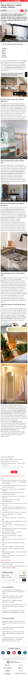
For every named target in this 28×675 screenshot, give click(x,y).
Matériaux (4, 53)
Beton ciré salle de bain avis (9, 463)
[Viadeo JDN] (20, 671)
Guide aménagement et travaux (14, 3)
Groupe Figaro (12, 659)
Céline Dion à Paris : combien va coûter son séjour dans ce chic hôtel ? (12, 601)
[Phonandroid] (20, 673)
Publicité (17, 657)
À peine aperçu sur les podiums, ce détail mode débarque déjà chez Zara (13, 628)
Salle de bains (6, 560)
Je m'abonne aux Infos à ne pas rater (14, 44)
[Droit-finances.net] (20, 668)
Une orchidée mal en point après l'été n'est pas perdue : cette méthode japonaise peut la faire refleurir (13, 633)
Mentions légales (6, 659)
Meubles (4, 51)
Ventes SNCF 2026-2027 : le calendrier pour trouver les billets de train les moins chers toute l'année (13, 591)
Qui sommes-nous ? (7, 657)
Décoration (4, 56)
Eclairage (4, 55)
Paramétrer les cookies (16, 658)
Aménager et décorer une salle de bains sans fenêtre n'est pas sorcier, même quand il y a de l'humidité (14, 508)
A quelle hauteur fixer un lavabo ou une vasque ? (14, 512)
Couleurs (4, 50)
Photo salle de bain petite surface (10, 467)
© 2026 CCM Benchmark (20, 659)
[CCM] (7, 665)
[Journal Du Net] (20, 665)
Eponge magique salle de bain (9, 470)
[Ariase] (7, 673)
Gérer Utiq (23, 658)
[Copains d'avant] (7, 671)
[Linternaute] (7, 668)
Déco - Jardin (6, 575)
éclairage (3, 277)
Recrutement (22, 657)
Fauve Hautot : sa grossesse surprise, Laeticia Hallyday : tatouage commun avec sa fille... (13, 596)
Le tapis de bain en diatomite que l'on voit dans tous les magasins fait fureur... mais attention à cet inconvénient (14, 482)
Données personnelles (7, 658)
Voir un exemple (22, 575)
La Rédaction (4, 10)
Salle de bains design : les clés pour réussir (13, 546)
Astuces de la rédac (7, 577)
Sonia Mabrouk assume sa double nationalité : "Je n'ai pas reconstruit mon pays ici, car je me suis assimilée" (14, 606)
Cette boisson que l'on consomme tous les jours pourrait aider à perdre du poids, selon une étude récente (13, 623)
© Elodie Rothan (19, 157)
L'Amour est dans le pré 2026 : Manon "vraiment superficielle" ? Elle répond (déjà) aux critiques (13, 611)
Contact (13, 657)
